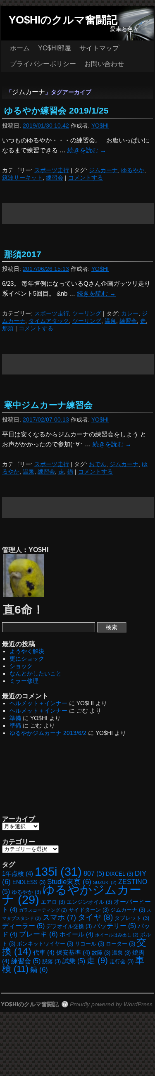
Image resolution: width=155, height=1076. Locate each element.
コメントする (85, 177)
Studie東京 (69, 881)
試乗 (73, 961)
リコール (89, 944)
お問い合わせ (104, 63)
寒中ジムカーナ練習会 (48, 405)
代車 (44, 952)
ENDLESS (28, 882)
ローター (120, 944)
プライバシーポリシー (43, 63)
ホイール (76, 934)
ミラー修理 (24, 681)
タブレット (131, 918)
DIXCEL (119, 874)
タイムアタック (49, 321)
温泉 (110, 321)
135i (58, 871)
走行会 (122, 961)
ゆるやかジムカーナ (71, 894)
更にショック (27, 658)
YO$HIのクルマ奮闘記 (63, 20)
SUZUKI (105, 882)
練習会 (54, 177)
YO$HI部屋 (54, 48)
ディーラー (23, 925)
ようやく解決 (27, 651)
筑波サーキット (22, 177)
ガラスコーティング (43, 910)
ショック (21, 666)
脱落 (51, 961)
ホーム (20, 48)
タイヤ (95, 917)
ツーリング (86, 313)
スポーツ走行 (51, 170)
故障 (101, 953)
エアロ (53, 902)
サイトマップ (99, 48)
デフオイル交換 (69, 926)
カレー (129, 313)
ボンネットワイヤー (45, 944)
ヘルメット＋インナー (38, 703)
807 (93, 873)
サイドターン (89, 910)
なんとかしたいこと (36, 673)
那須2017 (22, 254)
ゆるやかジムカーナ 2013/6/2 (48, 733)
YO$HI (100, 125)
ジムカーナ (103, 170)
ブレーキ (38, 934)
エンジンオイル (89, 902)
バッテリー (114, 925)
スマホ (59, 917)
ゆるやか (132, 170)
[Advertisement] (78, 213)
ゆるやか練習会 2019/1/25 (56, 110)
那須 (8, 328)
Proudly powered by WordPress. (112, 1004)
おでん (97, 464)
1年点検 (17, 873)
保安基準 (73, 952)
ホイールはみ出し (116, 934)
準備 (15, 718)
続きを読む (86, 150)
